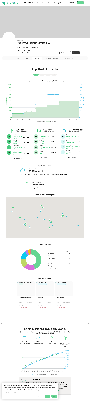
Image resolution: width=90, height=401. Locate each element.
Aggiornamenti (69, 58)
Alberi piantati (52, 343)
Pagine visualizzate (24, 343)
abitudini (41, 3)
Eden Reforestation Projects (17, 137)
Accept (54, 396)
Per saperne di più (65, 174)
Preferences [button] (13, 392)
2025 (48, 74)
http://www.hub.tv (33, 47)
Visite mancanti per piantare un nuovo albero (65, 344)
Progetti (58, 3)
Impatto (36, 58)
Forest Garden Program (16, 142)
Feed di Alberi (31, 3)
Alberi (18, 58)
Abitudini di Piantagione (52, 58)
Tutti (36, 74)
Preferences (40, 396)
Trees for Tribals (70, 142)
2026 (42, 74)
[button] (12, 212)
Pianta (50, 3)
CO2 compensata (38, 343)
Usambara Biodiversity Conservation (72, 147)
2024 (54, 74)
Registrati (71, 3)
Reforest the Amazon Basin (18, 153)
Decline (47, 396)
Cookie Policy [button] (27, 390)
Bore (40, 153)
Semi (27, 58)
